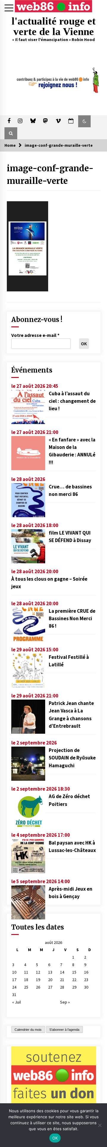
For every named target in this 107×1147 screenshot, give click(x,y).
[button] (84, 121)
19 (38, 979)
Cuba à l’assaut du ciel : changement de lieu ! (72, 401)
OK (55, 1138)
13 (50, 972)
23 (86, 979)
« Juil (16, 1002)
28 (62, 987)
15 (74, 972)
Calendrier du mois (28, 1029)
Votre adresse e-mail (35, 335)
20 (50, 979)
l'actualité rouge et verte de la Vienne (54, 26)
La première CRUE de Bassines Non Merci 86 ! (72, 618)
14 (62, 972)
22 (74, 979)
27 (50, 987)
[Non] (100, 1125)
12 (38, 972)
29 (74, 987)
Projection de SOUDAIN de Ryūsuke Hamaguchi (72, 757)
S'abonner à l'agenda (64, 1029)
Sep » (65, 1002)
